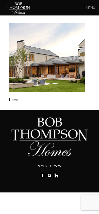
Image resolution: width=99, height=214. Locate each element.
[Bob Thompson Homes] (19, 7)
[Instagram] (49, 177)
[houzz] (56, 177)
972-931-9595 (49, 166)
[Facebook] (43, 177)
